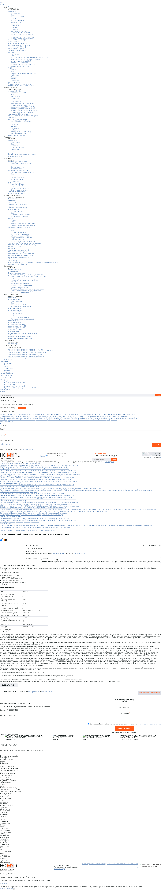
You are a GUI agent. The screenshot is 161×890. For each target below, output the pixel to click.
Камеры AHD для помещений (21, 307)
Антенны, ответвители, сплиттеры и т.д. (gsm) (22, 116)
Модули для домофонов (19, 287)
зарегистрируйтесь (27, 450)
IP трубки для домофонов (20, 282)
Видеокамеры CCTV (14, 308)
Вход (1, 422)
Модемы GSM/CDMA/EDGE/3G (17, 135)
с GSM (13, 79)
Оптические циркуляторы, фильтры (23, 241)
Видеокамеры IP (13, 298)
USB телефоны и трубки (15, 49)
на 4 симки (14, 126)
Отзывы (6, 367)
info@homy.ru (60, 455)
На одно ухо (15, 176)
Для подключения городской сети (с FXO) (25, 59)
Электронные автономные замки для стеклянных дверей (26, 352)
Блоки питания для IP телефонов (18, 47)
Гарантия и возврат (6, 375)
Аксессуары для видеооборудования (20, 337)
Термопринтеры (12, 344)
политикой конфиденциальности (150, 724)
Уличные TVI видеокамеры (20, 317)
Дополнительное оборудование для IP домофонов (25, 275)
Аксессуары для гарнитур (16, 193)
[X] (6, 540)
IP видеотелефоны (13, 41)
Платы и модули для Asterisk (16, 50)
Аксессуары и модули (18, 133)
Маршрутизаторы (13, 199)
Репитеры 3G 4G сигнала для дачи (22, 103)
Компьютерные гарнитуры (16, 192)
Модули (10, 218)
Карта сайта (4, 883)
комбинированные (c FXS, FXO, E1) (23, 64)
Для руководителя (17, 20)
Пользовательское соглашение (127, 864)
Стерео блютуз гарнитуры (20, 188)
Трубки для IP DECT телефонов (18, 40)
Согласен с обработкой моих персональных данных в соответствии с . (125, 724)
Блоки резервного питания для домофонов (26, 291)
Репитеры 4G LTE (17, 102)
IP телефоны (11, 11)
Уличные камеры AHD (18, 305)
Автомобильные (16, 96)
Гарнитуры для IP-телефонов (17, 162)
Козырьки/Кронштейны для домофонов (24, 280)
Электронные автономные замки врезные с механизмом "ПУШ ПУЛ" (30, 351)
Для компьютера (17, 179)
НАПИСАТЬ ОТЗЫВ (8, 685)
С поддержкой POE (17, 17)
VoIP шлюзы (11, 52)
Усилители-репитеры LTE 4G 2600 (22, 112)
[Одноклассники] (4, 540)
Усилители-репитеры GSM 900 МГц (22, 105)
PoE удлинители (12, 259)
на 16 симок (15, 130)
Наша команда (9, 365)
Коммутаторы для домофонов (21, 285)
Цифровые (15, 75)
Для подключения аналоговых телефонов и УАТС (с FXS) (30, 57)
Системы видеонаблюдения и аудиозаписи (22, 333)
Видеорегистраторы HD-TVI (16, 328)
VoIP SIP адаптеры (13, 82)
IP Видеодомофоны (14, 269)
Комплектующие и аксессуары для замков (22, 358)
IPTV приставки (12, 335)
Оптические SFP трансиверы (17, 204)
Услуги (2, 379)
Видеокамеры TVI (13, 312)
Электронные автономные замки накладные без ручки (26, 356)
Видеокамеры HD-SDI (14, 310)
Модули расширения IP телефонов (19, 45)
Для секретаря (16, 22)
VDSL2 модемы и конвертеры (17, 252)
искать (158, 395)
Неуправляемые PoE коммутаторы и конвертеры (24, 243)
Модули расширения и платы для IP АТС (24, 73)
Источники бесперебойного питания (19, 264)
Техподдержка (5, 390)
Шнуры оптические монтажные (22, 238)
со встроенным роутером (20, 63)
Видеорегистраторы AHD (16, 324)
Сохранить (22, 408)
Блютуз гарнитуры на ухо (19, 190)
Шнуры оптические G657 (19, 239)
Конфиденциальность (108, 864)
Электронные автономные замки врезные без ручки (25, 354)
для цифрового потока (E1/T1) (21, 61)
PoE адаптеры (12, 248)
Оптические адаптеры (18, 232)
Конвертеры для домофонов (21, 284)
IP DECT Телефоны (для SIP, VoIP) (18, 33)
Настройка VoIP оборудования (14, 382)
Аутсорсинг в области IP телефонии (16, 386)
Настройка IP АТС (10, 384)
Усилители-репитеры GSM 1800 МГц (23, 107)
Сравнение (157, 457)
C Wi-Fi (13, 19)
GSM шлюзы (11, 117)
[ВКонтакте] (1, 540)
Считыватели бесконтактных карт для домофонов (28, 289)
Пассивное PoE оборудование (18, 257)
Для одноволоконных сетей (20, 215)
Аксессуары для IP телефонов (17, 43)
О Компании (4, 361)
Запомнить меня (7, 440)
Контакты (3, 391)
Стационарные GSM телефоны (17, 114)
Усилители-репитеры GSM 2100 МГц (23, 109)
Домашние (15, 26)
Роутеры (10, 206)
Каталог (3, 4)
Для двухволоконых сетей (20, 216)
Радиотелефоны (13, 140)
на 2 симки (14, 125)
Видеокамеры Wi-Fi (14, 322)
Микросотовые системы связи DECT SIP (21, 86)
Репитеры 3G (15, 100)
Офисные (14, 27)
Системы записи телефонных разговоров (21, 155)
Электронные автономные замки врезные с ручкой (25, 349)
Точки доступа (12, 202)
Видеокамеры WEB (13, 321)
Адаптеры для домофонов (20, 292)
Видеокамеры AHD (13, 299)
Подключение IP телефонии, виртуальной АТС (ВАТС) (21, 388)
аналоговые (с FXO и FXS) (20, 66)
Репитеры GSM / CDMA (15, 91)
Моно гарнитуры (16, 169)
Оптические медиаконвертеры (17, 208)
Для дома (14, 146)
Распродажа (8, 360)
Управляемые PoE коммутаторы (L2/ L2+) (21, 245)
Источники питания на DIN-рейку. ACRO (20, 255)
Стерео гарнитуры (17, 167)
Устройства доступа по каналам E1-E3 (20, 254)
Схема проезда (59, 869)
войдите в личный (58, 553)
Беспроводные (16, 24)
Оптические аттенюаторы (20, 234)
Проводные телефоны (14, 153)
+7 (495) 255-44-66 (61, 453)
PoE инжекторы (12, 261)
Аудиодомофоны (13, 271)
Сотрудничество (5, 377)
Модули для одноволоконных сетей (23, 223)
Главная (2, 531)
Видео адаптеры (13, 331)
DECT (13, 151)
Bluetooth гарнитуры (14, 183)
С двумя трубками (17, 148)
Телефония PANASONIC (15, 156)
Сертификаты (8, 368)
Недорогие (15, 29)
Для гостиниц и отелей (19, 31)
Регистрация (9, 422)
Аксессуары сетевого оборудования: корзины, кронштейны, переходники (32, 262)
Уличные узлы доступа (15, 246)
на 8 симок (15, 128)
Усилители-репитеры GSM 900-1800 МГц (24, 110)
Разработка (17, 888)
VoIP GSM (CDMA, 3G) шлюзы (17, 119)
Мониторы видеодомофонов (17, 273)
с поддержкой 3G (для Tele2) (21, 132)
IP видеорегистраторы (15, 329)
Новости (7, 370)
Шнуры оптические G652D (20, 236)
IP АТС (9, 68)
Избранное (147, 457)
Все (12, 15)
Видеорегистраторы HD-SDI (16, 326)
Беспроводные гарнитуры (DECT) (18, 170)
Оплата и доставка (6, 374)
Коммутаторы (12, 201)
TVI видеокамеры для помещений (22, 319)
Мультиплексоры (13, 209)
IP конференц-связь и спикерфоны (19, 84)
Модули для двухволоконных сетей (23, 225)
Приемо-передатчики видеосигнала (19, 338)
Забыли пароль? (5, 444)
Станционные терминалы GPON (18, 250)
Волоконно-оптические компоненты (19, 227)
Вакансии (7, 372)
